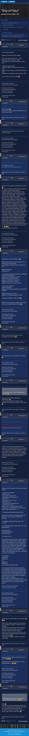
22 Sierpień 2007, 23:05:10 (6, 182)
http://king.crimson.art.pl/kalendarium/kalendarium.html (14, 632)
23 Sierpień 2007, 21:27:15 (6, 352)
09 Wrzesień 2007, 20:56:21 (7, 615)
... (13, 40)
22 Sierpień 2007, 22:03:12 (6, 128)
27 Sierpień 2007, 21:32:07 (6, 443)
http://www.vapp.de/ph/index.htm (9, 587)
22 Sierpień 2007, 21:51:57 (6, 106)
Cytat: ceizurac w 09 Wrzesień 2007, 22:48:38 (13, 694)
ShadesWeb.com (18, 734)
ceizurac (8, 44)
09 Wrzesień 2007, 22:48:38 (7, 654)
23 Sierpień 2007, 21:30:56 (6, 385)
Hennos (8, 100)
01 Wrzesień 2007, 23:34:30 (7, 485)
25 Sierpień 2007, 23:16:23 (6, 420)
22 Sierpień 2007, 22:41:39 (6, 160)
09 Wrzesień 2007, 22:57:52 (7, 691)
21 (14, 40)
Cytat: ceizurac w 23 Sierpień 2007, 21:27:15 (13, 388)
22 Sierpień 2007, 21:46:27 (6, 49)
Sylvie (20, 27)
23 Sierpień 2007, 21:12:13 (6, 332)
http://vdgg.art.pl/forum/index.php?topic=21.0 (11, 166)
